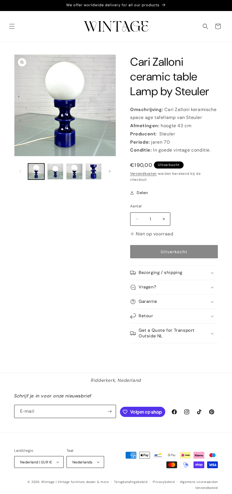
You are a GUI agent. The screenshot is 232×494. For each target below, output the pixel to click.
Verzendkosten (143, 173)
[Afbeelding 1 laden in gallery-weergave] (36, 171)
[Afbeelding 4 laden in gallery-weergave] (93, 171)
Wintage (48, 482)
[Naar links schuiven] (20, 171)
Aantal (135, 206)
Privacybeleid (164, 482)
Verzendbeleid (206, 488)
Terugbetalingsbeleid (130, 482)
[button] (12, 26)
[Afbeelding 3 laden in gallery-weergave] (74, 171)
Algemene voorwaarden (199, 482)
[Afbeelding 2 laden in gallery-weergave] (55, 171)
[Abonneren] (109, 411)
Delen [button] (142, 192)
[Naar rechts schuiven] (110, 171)
